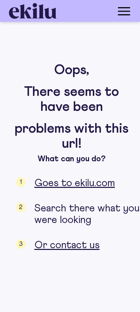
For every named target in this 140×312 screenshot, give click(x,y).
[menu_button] (97, 10)
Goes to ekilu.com (74, 183)
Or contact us (67, 245)
